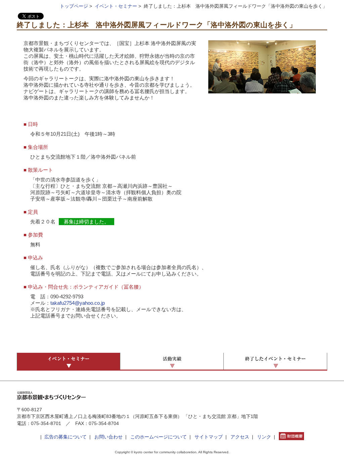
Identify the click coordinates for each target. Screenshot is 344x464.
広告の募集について (65, 436)
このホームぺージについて (158, 436)
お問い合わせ (108, 436)
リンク (264, 436)
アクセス (239, 436)
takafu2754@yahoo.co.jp (77, 303)
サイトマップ (209, 436)
